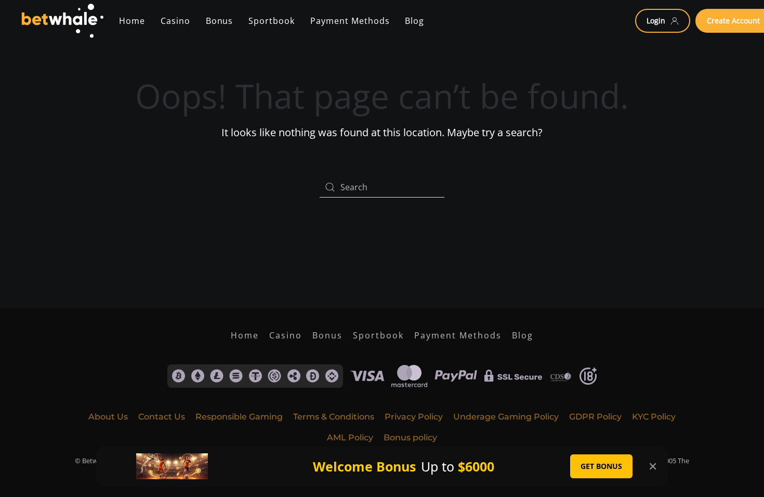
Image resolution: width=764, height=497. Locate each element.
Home (132, 21)
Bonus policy (410, 437)
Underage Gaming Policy (506, 417)
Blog (522, 335)
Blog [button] (414, 21)
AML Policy (350, 437)
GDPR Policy (595, 417)
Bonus (327, 335)
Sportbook (378, 335)
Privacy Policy (414, 417)
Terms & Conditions (333, 417)
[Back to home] (62, 21)
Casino (175, 21)
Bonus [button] (219, 21)
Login (656, 20)
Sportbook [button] (271, 21)
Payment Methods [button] (349, 21)
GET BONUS (601, 466)
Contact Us (161, 417)
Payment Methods (458, 335)
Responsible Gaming (239, 417)
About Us (108, 417)
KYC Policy (654, 417)
